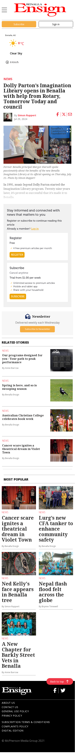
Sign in (56, 24)
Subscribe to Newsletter (37, 329)
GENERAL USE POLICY (15, 711)
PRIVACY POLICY (12, 715)
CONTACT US (10, 707)
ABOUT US (8, 702)
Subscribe (19, 24)
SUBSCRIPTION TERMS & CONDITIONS (26, 722)
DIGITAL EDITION (12, 730)
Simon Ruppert (27, 115)
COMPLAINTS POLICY (15, 726)
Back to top (57, 681)
